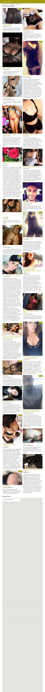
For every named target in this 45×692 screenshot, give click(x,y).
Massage (5, 375)
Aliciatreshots (7, 486)
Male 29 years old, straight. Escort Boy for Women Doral (31, 410)
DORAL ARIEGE (7, 25)
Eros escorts (5, 4)
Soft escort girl (27, 238)
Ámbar (5, 246)
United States (12, 4)
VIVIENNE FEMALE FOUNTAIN (12, 275)
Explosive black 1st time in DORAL (31, 311)
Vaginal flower (7, 97)
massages (6, 217)
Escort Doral (27, 76)
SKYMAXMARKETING (6, 1)
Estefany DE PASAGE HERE (31, 166)
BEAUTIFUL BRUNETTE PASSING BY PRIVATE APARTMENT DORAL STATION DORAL (32, 270)
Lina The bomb (7, 68)
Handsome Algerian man (30, 202)
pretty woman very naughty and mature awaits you (31, 357)
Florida (17, 4)
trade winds (26, 30)
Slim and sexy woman (9, 134)
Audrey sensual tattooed (30, 134)
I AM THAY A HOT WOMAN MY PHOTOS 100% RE (12, 337)
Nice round (26, 443)
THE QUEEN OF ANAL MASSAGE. (9, 445)
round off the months (9, 401)
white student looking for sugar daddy (12, 163)
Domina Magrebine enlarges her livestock (32, 470)
